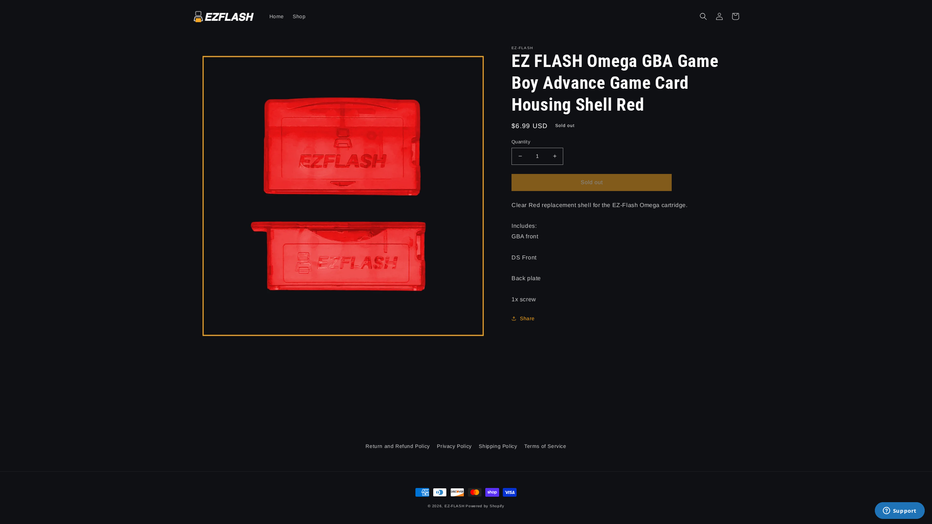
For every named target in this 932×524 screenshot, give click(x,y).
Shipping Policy (498, 446)
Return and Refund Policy (398, 446)
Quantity (521, 141)
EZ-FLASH (455, 506)
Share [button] (527, 318)
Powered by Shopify (485, 506)
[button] (703, 16)
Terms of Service (545, 446)
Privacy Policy (454, 446)
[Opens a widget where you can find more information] (899, 511)
